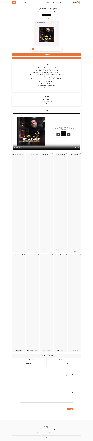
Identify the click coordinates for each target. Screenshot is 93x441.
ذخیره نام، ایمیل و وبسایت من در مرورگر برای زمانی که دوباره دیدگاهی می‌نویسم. (59, 406)
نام (72, 392)
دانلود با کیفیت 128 (46, 58)
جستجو (14, 2)
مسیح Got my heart (29, 363)
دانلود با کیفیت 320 (46, 54)
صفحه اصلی (55, 11)
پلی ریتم (48, 433)
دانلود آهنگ (59, 2)
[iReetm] (76, 2)
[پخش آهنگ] (33, 49)
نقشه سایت (53, 433)
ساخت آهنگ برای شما (41, 433)
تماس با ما (41, 2)
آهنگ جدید (49, 11)
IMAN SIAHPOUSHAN (46, 15)
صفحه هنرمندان (53, 2)
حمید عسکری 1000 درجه (64, 359)
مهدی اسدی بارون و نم (29, 359)
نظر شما (72, 376)
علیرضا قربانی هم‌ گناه (64, 363)
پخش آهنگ (46, 2)
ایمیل (72, 398)
